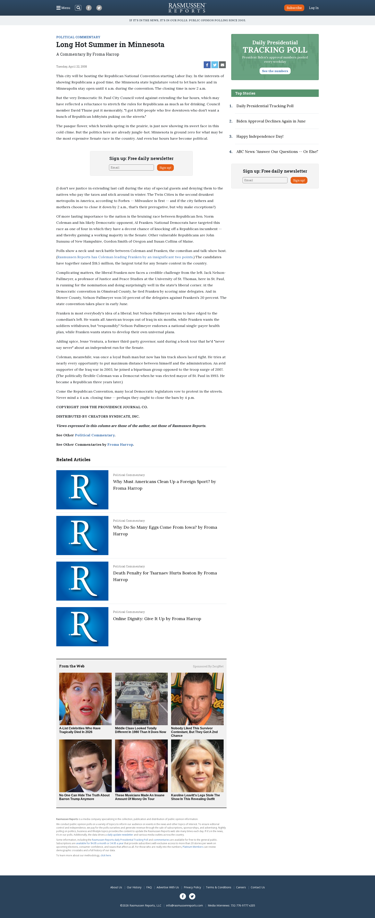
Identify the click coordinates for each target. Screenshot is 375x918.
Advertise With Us (168, 887)
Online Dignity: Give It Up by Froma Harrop (157, 618)
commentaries (162, 839)
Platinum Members (193, 846)
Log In (314, 7)
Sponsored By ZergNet (208, 666)
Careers (241, 887)
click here (106, 855)
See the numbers (275, 71)
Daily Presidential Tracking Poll (265, 106)
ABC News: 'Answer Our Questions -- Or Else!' (277, 151)
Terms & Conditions (218, 887)
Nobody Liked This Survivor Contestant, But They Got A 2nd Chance (194, 732)
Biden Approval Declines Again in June (271, 121)
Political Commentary (95, 435)
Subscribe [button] (294, 8)
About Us (116, 887)
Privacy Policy (192, 887)
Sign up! (165, 168)
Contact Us (258, 887)
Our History (134, 887)
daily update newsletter (120, 834)
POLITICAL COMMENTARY (78, 37)
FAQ (149, 887)
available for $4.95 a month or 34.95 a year (100, 843)
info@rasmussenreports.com (184, 905)
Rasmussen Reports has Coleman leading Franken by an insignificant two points (125, 257)
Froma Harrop (120, 444)
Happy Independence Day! (260, 136)
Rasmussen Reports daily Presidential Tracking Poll (120, 839)
